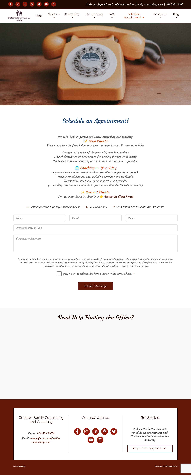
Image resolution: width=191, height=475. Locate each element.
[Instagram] (17, 4)
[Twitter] (39, 4)
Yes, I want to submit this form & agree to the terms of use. (98, 273)
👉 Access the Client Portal (116, 196)
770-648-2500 (45, 433)
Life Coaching (94, 14)
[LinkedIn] (25, 4)
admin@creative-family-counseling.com (45, 440)
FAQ (111, 14)
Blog (176, 14)
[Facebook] (10, 4)
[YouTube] (46, 4)
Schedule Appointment (132, 16)
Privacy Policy (19, 466)
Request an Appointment (150, 448)
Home (38, 15)
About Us (53, 14)
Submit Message (95, 286)
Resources (160, 14)
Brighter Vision (171, 466)
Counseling (72, 14)
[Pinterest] (32, 4)
